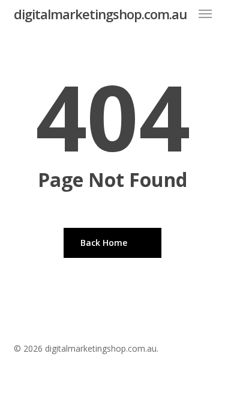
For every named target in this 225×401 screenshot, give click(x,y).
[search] (181, 13)
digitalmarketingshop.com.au (100, 13)
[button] (205, 14)
